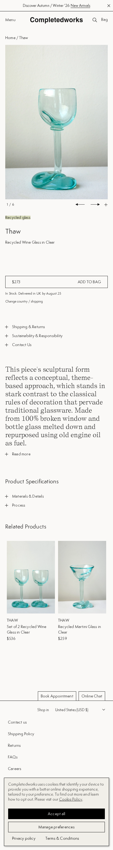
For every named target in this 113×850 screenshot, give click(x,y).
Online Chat (91, 695)
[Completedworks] (56, 20)
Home (10, 37)
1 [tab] (7, 204)
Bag (104, 20)
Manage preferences (56, 826)
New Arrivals (80, 5)
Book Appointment (57, 695)
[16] (56, 122)
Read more (21, 454)
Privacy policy (23, 838)
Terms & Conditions (62, 838)
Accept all (56, 813)
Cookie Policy (71, 799)
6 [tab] (13, 204)
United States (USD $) (71, 709)
